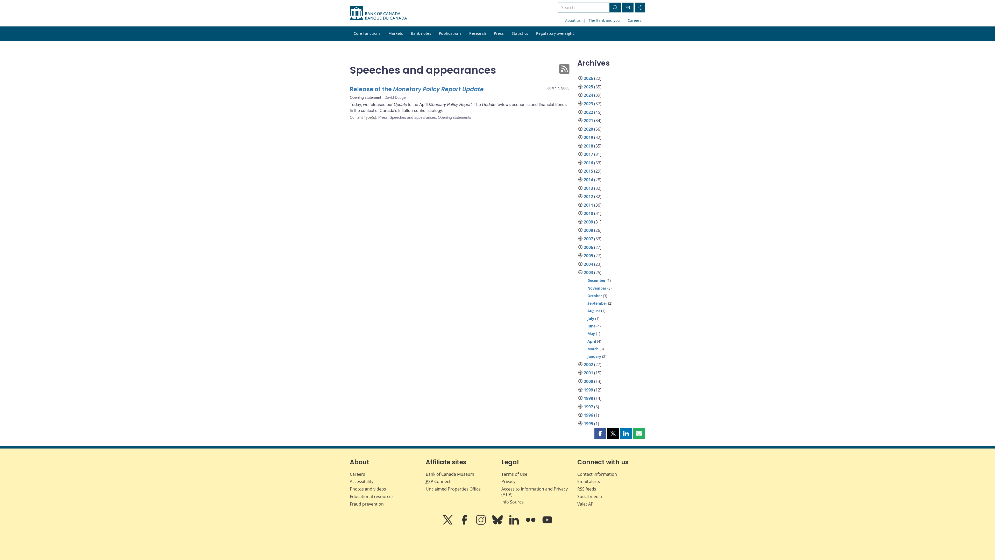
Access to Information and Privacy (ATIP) (534, 491)
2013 (588, 188)
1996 (588, 415)
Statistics (520, 33)
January (594, 356)
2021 (588, 120)
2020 (588, 129)
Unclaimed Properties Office (453, 489)
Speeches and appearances (413, 117)
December (596, 280)
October (594, 295)
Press (499, 33)
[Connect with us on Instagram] (481, 523)
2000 (588, 381)
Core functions (367, 33)
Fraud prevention (367, 504)
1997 (588, 407)
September (597, 303)
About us (573, 20)
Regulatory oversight (555, 33)
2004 (588, 264)
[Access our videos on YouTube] (547, 523)
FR (628, 7)
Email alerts (588, 481)
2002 (588, 364)
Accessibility (361, 481)
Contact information (597, 474)
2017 (588, 154)
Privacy (508, 481)
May (591, 333)
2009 (588, 222)
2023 (588, 104)
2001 (588, 373)
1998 (588, 398)
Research (477, 33)
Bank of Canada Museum (450, 474)
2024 (588, 95)
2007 (588, 239)
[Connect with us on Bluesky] (498, 523)
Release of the (417, 89)
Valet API (585, 504)
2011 (588, 205)
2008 (588, 230)
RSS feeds (586, 489)
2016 (588, 163)
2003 (588, 272)
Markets (395, 33)
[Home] (378, 13)
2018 (588, 146)
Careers (634, 20)
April (591, 341)
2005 (588, 255)
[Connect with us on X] (448, 523)
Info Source (512, 502)
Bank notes (421, 33)
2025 (588, 87)
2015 (588, 171)
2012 (588, 196)
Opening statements (454, 117)
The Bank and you (604, 20)
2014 (588, 180)
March (593, 348)
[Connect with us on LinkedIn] (514, 523)
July (590, 318)
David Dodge (395, 97)
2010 (588, 213)
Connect (438, 481)
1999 (588, 390)
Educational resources (372, 496)
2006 (588, 247)
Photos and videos (368, 489)
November (596, 288)
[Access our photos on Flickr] (531, 523)
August (593, 310)
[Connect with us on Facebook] (465, 523)
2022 (588, 112)
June (591, 326)
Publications (450, 33)
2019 (588, 137)
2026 (588, 78)
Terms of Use (514, 474)
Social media (589, 496)
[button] (600, 433)
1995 (588, 423)
